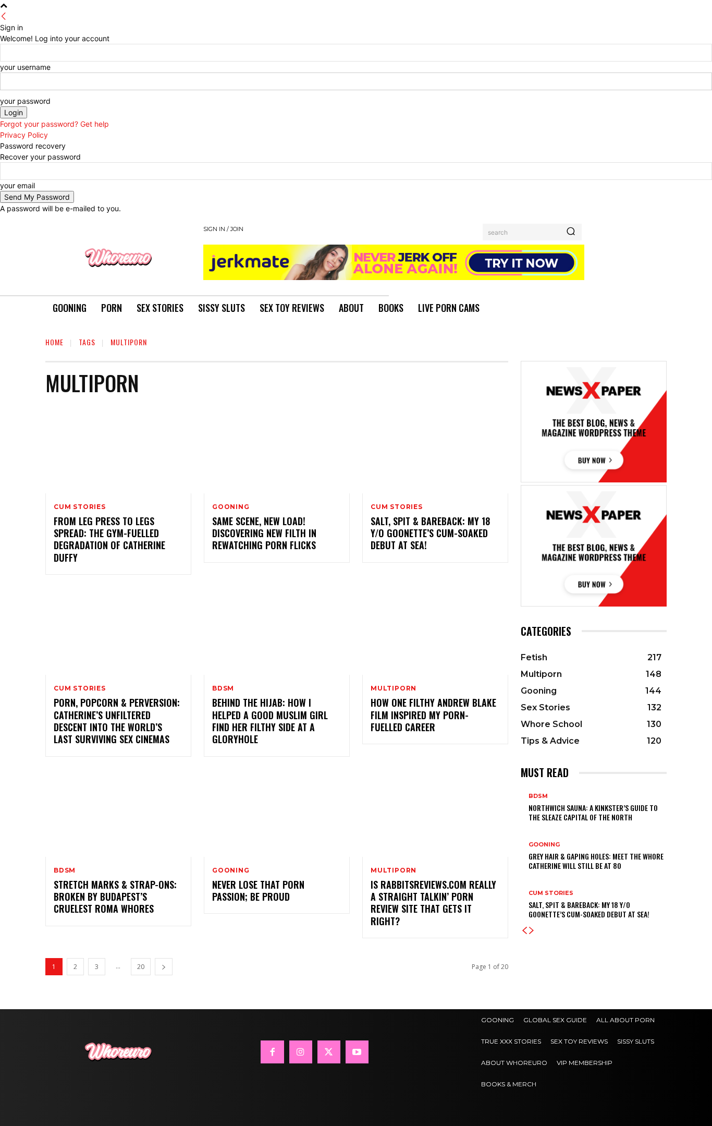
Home (54, 341)
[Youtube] (357, 1051)
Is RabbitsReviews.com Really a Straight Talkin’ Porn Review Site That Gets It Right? (433, 903)
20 (140, 966)
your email (17, 185)
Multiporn (393, 688)
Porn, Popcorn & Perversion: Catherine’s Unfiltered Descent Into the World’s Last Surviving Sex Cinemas (117, 721)
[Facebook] (272, 1051)
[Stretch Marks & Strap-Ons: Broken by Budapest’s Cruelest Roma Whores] (118, 813)
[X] (328, 1051)
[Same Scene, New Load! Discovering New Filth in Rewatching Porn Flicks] (277, 449)
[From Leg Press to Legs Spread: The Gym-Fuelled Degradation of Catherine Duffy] (118, 449)
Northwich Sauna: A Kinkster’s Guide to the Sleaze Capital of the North (593, 812)
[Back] (3, 16)
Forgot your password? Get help (54, 123)
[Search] (571, 232)
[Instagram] (300, 1051)
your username (25, 67)
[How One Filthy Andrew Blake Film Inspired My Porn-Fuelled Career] (435, 631)
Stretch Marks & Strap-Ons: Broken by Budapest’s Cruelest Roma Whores (115, 897)
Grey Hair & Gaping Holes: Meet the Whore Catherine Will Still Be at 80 (596, 861)
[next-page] (164, 966)
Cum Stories (80, 507)
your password (25, 100)
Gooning (231, 507)
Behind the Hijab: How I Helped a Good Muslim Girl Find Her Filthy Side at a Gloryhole (270, 721)
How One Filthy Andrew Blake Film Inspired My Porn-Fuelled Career (433, 715)
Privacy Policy (24, 134)
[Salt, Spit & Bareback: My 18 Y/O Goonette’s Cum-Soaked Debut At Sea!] (435, 449)
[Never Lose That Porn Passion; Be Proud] (277, 813)
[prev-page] (524, 930)
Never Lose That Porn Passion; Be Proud (258, 890)
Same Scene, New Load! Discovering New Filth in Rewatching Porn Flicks (264, 533)
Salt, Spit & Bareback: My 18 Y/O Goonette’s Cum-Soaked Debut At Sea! (430, 533)
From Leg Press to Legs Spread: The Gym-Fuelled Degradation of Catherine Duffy (109, 539)
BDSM (223, 688)
